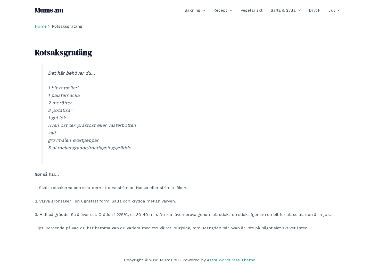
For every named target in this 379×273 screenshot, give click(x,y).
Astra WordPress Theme (231, 260)
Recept (220, 10)
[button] (202, 10)
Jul (331, 10)
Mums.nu (49, 10)
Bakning (192, 10)
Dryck (314, 10)
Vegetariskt (251, 10)
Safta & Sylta (283, 10)
